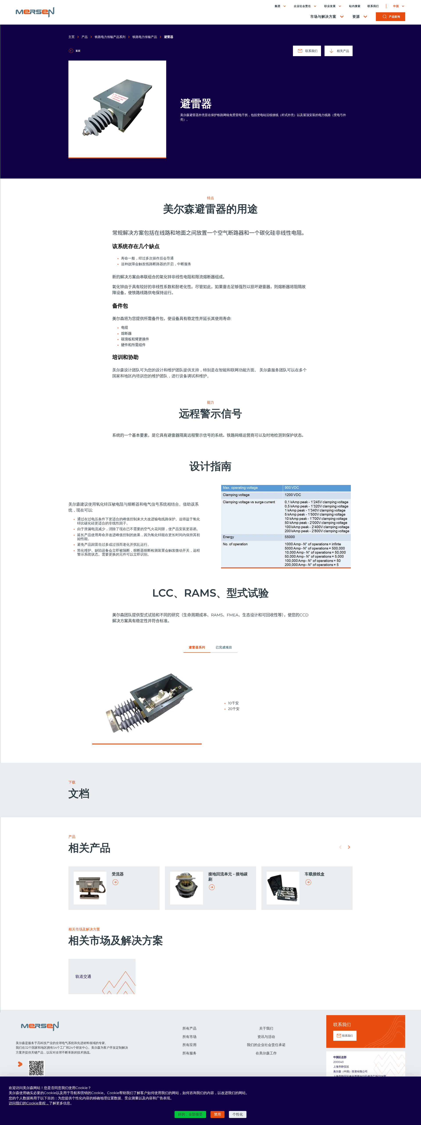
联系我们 (373, 6)
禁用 (217, 1114)
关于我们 (266, 1028)
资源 (356, 16)
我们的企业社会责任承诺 (266, 1045)
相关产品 (343, 51)
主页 (71, 37)
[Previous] (340, 847)
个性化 (237, 1114)
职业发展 (330, 6)
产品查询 (394, 16)
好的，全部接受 (190, 1114)
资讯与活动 (266, 1037)
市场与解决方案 (323, 16)
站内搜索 (354, 6)
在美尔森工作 (266, 1053)
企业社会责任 (302, 6)
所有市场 (189, 1037)
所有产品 (189, 1028)
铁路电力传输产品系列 (110, 37)
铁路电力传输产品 (144, 37)
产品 (85, 37)
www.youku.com (20, 1068)
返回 (78, 50)
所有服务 (189, 1053)
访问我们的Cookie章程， (29, 1103)
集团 (277, 6)
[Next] (349, 847)
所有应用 (189, 1045)
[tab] (197, 649)
